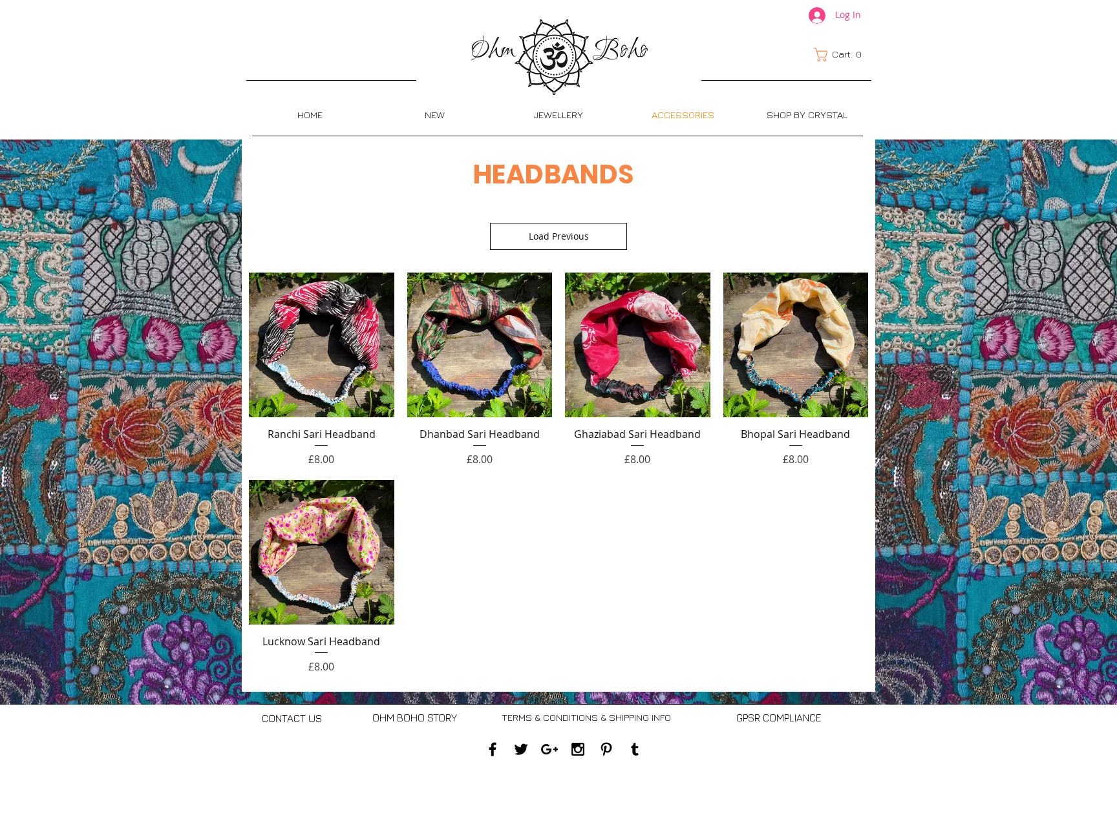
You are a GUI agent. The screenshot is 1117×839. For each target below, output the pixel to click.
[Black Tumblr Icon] (635, 749)
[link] (841, 54)
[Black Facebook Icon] (493, 749)
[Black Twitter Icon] (521, 749)
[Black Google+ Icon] (549, 749)
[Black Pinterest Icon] (606, 749)
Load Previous (559, 236)
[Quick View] (321, 345)
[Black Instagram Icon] (578, 749)
